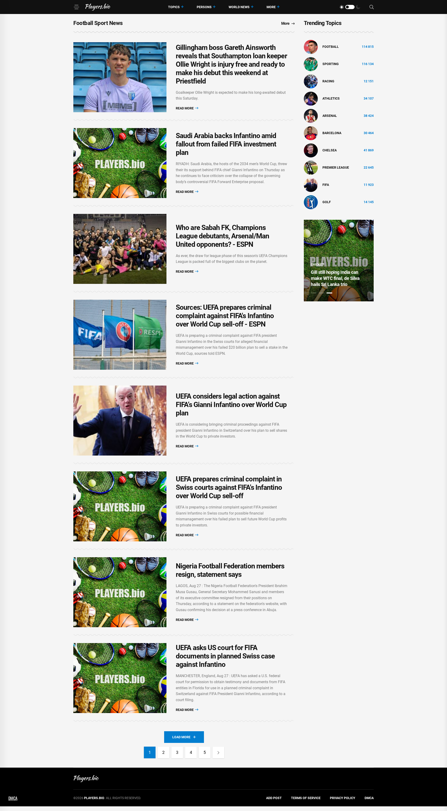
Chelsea (329, 150)
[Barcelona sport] (311, 133)
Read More (185, 108)
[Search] (371, 7)
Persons (204, 7)
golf (326, 202)
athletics (331, 98)
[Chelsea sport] (311, 150)
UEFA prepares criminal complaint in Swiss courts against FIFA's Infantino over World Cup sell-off (229, 487)
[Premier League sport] (311, 167)
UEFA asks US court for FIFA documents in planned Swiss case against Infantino (225, 656)
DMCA (369, 798)
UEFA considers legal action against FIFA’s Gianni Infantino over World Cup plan (231, 404)
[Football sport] (311, 47)
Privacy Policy (342, 798)
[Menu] (76, 7)
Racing (328, 81)
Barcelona (331, 133)
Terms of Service (306, 798)
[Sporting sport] (311, 64)
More (271, 7)
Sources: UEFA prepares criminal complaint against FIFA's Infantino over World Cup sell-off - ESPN (225, 315)
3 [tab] (329, 292)
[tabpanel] (339, 260)
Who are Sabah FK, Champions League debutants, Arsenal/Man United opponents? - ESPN (222, 235)
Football (330, 47)
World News (239, 7)
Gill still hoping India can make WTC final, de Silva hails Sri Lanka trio (335, 278)
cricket (317, 264)
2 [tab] (321, 292)
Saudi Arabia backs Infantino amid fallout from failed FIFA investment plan (226, 144)
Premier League (335, 167)
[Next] (218, 752)
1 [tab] (313, 292)
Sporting (330, 64)
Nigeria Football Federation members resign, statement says (230, 570)
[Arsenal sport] (311, 116)
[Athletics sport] (311, 98)
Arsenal (329, 116)
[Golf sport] (311, 202)
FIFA (325, 185)
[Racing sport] (311, 81)
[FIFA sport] (311, 185)
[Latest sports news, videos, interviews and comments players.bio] (97, 7)
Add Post (274, 798)
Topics (174, 7)
